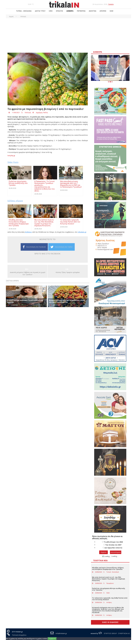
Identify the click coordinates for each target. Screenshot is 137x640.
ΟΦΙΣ (51, 11)
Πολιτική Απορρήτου (19, 635)
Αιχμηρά (69, 11)
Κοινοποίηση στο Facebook (36, 247)
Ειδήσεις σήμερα (15, 200)
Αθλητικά (92, 11)
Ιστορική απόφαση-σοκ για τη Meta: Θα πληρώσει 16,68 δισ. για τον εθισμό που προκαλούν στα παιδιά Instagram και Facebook (108, 609)
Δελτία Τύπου (40, 11)
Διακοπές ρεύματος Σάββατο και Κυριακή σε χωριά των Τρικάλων (27, 273)
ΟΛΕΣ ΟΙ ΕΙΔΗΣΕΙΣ (110, 622)
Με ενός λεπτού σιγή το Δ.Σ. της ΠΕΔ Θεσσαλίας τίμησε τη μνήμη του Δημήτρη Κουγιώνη (108, 579)
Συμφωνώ (52, 639)
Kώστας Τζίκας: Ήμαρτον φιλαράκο (68, 272)
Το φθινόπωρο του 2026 (113, 542)
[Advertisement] (68, 34)
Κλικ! (111, 11)
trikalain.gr (82, 232)
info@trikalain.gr (61, 633)
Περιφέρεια (81, 11)
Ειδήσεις (28, 232)
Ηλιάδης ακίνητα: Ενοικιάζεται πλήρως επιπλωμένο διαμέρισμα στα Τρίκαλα (108, 568)
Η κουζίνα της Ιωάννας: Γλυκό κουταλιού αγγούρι (25, 301)
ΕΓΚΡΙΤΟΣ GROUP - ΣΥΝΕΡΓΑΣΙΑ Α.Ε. (116, 633)
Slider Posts (12, 162)
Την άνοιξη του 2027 (113, 545)
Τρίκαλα (111, 4)
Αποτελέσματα (116, 552)
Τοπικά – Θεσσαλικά (23, 11)
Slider (108, 593)
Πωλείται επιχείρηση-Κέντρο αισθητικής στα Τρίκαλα (108, 589)
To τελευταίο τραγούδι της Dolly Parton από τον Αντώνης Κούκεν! (109, 599)
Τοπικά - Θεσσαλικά (112, 572)
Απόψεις (103, 11)
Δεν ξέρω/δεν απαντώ (113, 548)
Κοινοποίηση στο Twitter (64, 247)
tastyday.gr (11, 155)
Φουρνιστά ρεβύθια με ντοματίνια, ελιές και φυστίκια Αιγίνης (67, 301)
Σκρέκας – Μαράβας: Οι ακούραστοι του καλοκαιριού (109, 71)
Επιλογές (59, 11)
